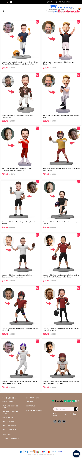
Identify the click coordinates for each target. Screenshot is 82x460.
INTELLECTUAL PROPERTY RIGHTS (10, 413)
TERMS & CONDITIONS (9, 426)
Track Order (66, 2)
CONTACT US (30, 406)
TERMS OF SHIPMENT (9, 430)
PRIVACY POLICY (7, 418)
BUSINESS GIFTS (7, 402)
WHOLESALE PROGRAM (34, 410)
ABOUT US (29, 402)
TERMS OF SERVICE (8, 422)
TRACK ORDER (6, 434)
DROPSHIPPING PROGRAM (10, 438)
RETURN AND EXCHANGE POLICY (10, 407)
